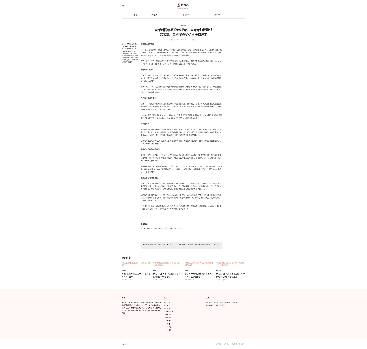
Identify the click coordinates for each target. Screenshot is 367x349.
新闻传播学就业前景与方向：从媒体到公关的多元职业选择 (230, 275)
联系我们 (241, 344)
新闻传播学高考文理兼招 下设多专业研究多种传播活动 (167, 275)
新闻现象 (149, 228)
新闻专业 (168, 314)
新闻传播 (227, 302)
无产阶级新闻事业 (173, 228)
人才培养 (222, 305)
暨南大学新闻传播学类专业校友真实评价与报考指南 (199, 275)
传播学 (167, 308)
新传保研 (168, 321)
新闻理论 (181, 228)
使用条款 (226, 344)
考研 (217, 305)
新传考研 (168, 324)
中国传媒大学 (210, 305)
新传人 (167, 302)
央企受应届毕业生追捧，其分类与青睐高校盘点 (136, 275)
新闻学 (143, 228)
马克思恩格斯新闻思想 (159, 228)
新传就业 (168, 327)
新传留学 (168, 330)
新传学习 (183, 25)
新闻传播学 (169, 311)
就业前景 (234, 302)
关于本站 (219, 344)
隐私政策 (234, 344)
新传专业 (168, 318)
